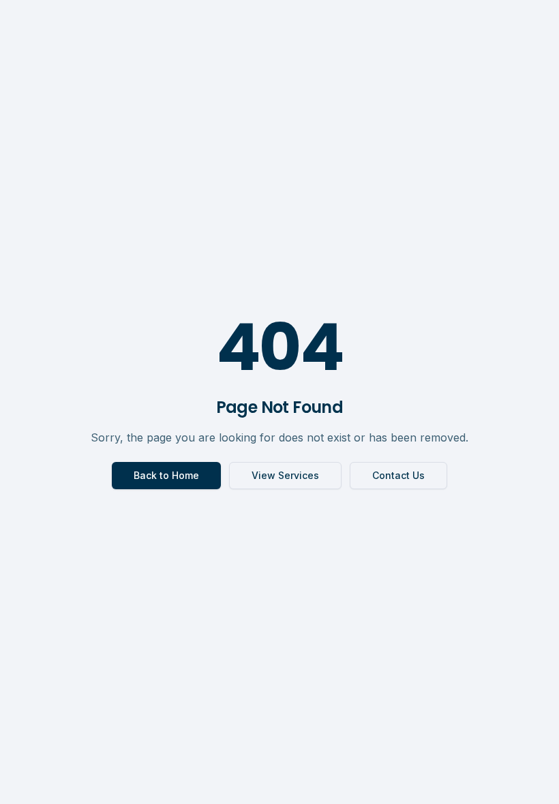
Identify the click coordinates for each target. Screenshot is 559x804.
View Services (285, 475)
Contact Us (398, 475)
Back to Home (166, 475)
